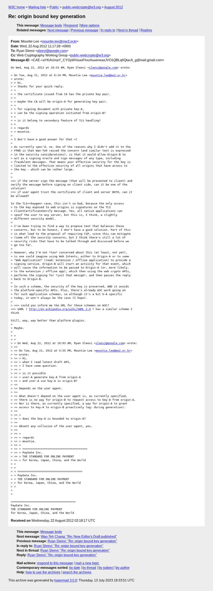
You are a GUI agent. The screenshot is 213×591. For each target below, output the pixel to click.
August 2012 (113, 7)
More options (89, 25)
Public (54, 7)
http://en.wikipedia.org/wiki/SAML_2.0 (60, 309)
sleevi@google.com (52, 51)
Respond (71, 25)
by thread (89, 567)
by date (74, 567)
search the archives (77, 572)
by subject (106, 567)
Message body (51, 25)
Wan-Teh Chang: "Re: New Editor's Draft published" (79, 536)
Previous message (84, 30)
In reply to (108, 30)
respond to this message (55, 563)
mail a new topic (87, 563)
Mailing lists (37, 7)
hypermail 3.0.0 (65, 580)
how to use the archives (43, 572)
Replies (146, 30)
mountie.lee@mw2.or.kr (59, 41)
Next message (58, 30)
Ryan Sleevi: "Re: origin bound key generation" (82, 541)
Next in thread (128, 30)
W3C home (16, 7)
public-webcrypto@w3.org (81, 7)
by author (123, 567)
